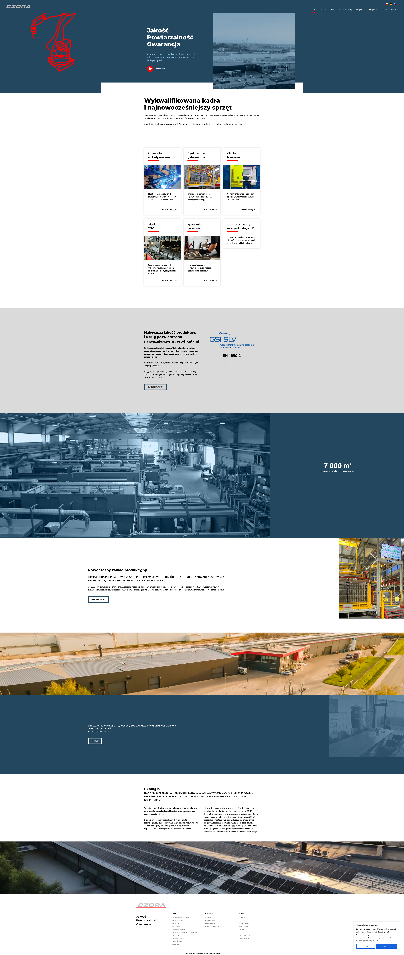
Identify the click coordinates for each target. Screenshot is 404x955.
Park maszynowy (210, 923)
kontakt (95, 741)
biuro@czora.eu (244, 938)
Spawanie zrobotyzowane (180, 917)
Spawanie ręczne (178, 938)
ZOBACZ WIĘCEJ (169, 210)
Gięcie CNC (176, 923)
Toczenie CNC (177, 941)
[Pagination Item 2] (233, 365)
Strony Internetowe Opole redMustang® (208, 953)
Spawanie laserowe (178, 929)
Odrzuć (365, 946)
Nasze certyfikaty (155, 387)
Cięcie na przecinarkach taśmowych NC (185, 932)
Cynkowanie (176, 926)
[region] (377, 936)
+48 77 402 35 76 (244, 935)
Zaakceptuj (386, 946)
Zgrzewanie (176, 935)
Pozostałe (175, 944)
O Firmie (208, 917)
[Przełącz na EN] (395, 4)
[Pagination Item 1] (230, 365)
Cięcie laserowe (177, 920)
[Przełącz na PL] (387, 4)
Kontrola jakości (210, 920)
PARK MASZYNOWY (98, 599)
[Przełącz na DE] (391, 4)
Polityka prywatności (212, 926)
